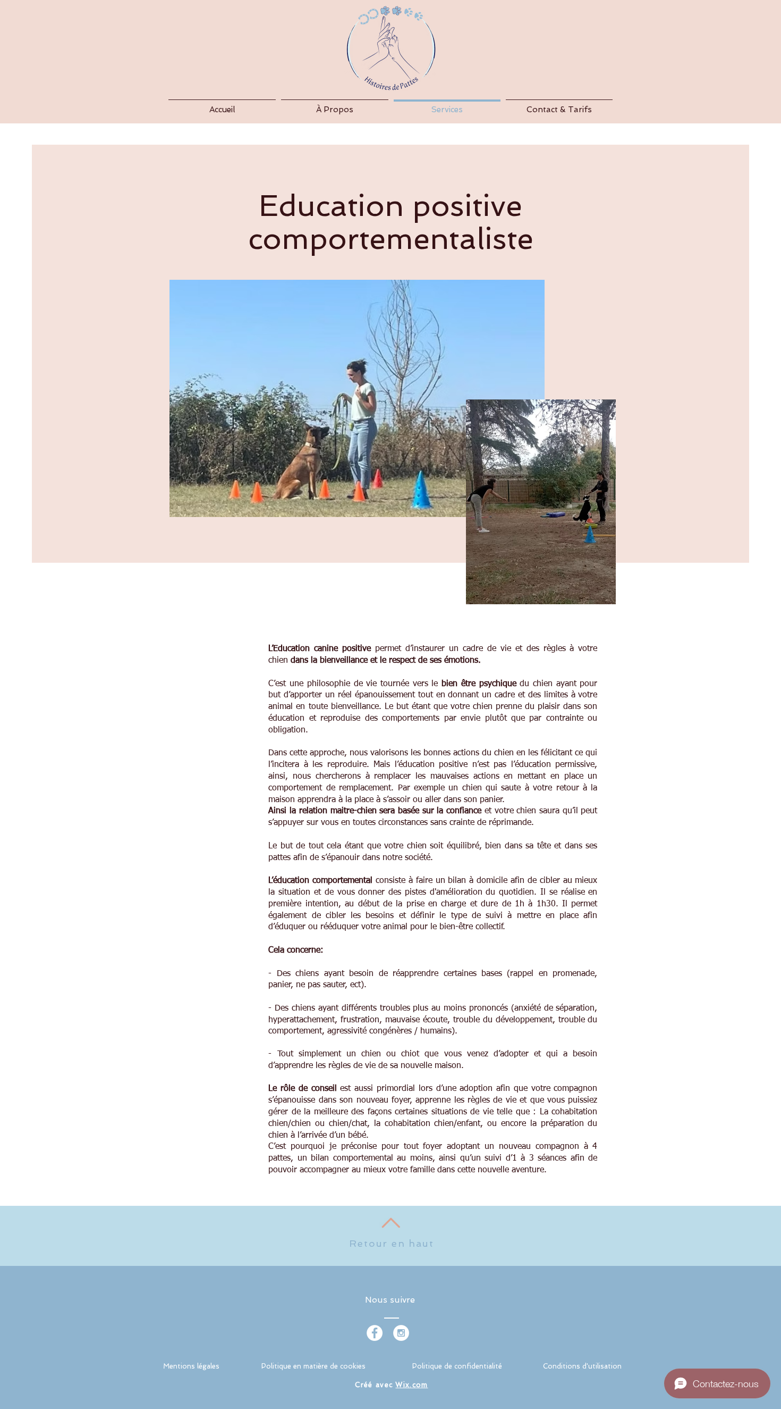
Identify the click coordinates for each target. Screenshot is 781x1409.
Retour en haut (391, 1243)
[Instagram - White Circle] (401, 1333)
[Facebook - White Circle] (375, 1333)
